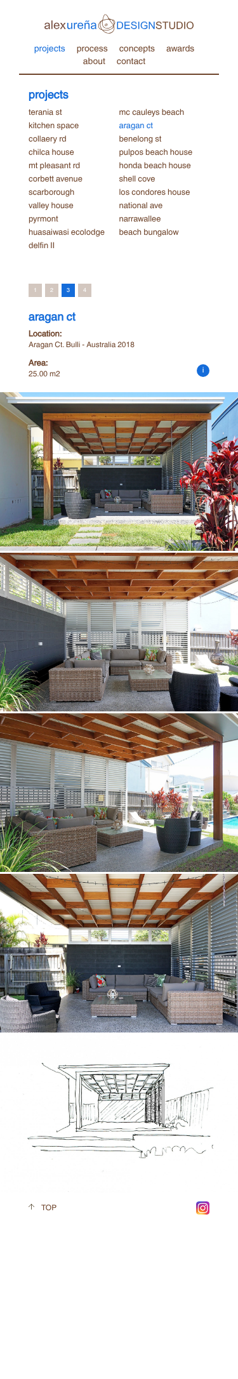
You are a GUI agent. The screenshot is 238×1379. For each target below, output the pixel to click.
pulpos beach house (156, 151)
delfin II (42, 245)
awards (180, 47)
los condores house (154, 191)
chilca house (51, 151)
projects (49, 47)
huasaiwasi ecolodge (67, 231)
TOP (48, 1207)
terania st (45, 111)
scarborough (51, 191)
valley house (51, 205)
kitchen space (54, 125)
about (94, 60)
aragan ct (136, 125)
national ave (141, 205)
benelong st (140, 138)
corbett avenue (56, 178)
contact (131, 60)
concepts (137, 47)
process (92, 47)
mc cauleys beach (152, 111)
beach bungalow (149, 231)
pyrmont (43, 218)
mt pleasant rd (54, 165)
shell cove (137, 178)
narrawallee (140, 218)
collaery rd (48, 138)
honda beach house (155, 165)
